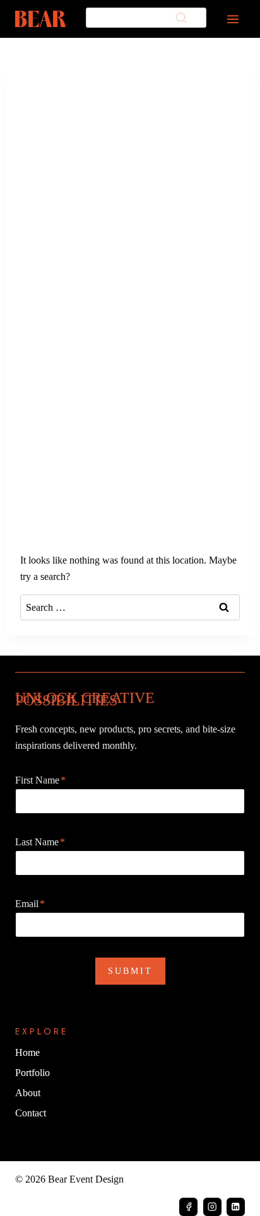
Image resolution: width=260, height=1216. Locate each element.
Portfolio (32, 1072)
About (27, 1092)
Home (27, 1052)
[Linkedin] (236, 1207)
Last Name (40, 842)
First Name (40, 780)
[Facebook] (188, 1207)
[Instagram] (212, 1207)
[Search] (181, 17)
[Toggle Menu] (233, 19)
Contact (30, 1113)
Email (30, 903)
